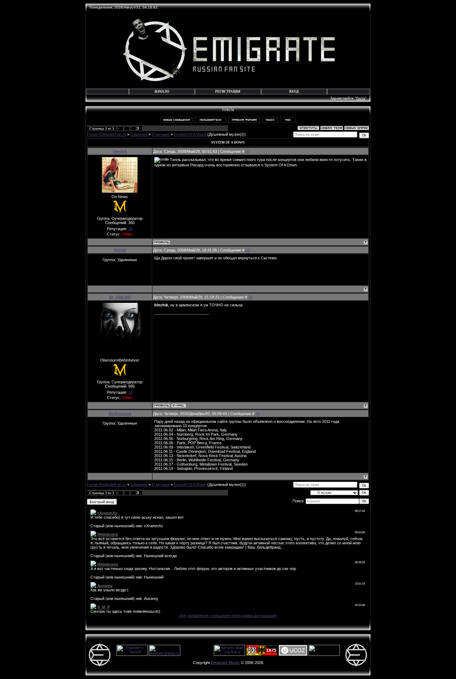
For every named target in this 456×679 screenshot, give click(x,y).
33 (250, 297)
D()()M (120, 250)
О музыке (161, 134)
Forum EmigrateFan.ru (106, 134)
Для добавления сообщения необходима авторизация (228, 615)
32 (247, 250)
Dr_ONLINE (120, 297)
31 (247, 151)
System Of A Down (190, 134)
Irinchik (120, 151)
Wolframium (120, 413)
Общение (138, 134)
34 (257, 413)
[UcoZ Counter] (324, 654)
